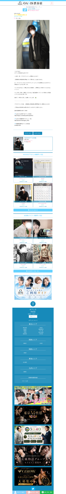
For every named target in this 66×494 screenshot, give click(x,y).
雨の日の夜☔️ (23, 264)
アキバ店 (41, 330)
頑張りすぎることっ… (23, 239)
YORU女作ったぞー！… (23, 178)
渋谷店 (41, 327)
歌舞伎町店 (41, 329)
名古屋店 (25, 362)
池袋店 (25, 330)
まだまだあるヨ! (33, 210)
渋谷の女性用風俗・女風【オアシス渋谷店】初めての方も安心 (33, 0)
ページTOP (33, 303)
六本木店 (41, 333)
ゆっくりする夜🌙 (43, 264)
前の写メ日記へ (28, 133)
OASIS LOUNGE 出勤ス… (42, 203)
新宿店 (25, 329)
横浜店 (25, 343)
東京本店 (25, 327)
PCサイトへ (33, 316)
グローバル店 (25, 380)
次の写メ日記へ (38, 133)
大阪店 (25, 352)
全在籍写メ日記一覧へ (33, 271)
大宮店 (41, 343)
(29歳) (18, 16)
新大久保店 (41, 332)
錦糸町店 (25, 333)
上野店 (25, 332)
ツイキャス (43, 239)
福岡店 (25, 371)
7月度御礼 (23, 203)
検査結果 (42, 178)
